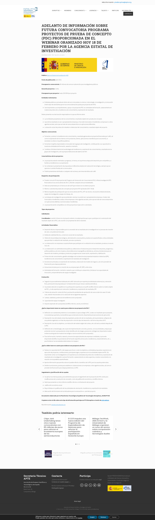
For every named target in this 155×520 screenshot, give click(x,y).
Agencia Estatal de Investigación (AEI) (57, 75)
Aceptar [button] (92, 517)
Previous (39, 429)
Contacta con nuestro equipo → (61, 482)
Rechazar (103, 517)
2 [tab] (77, 444)
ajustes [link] (80, 518)
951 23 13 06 (27, 487)
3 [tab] (79, 444)
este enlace (105, 400)
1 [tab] (75, 444)
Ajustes (114, 517)
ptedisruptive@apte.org (122, 2)
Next (115, 429)
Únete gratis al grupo (58, 488)
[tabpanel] (53, 427)
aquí (100, 479)
